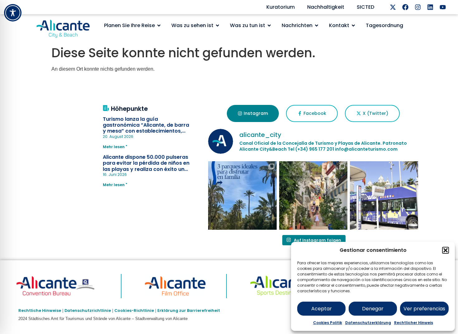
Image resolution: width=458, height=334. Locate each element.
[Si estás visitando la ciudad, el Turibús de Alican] (384, 195)
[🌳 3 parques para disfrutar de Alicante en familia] (242, 195)
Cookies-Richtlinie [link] (134, 310)
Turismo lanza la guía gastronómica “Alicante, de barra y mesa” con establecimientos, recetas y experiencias (146, 128)
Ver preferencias (424, 308)
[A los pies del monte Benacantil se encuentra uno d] (313, 195)
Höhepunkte (129, 109)
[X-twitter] (393, 7)
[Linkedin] (430, 7)
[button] (445, 250)
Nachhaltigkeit (325, 7)
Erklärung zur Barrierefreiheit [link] (188, 310)
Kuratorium (280, 7)
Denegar (373, 308)
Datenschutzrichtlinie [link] (87, 310)
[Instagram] (418, 7)
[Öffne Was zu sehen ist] (217, 25)
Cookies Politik (327, 322)
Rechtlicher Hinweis (413, 322)
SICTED (365, 7)
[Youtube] (443, 7)
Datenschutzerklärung (368, 322)
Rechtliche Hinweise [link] (39, 310)
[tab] (253, 113)
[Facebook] (405, 7)
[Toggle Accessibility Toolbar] (13, 13)
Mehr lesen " (115, 146)
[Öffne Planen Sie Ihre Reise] (158, 25)
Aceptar (321, 308)
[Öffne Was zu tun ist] (269, 25)
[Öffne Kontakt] (353, 25)
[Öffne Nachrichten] (316, 25)
